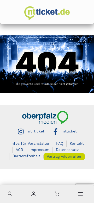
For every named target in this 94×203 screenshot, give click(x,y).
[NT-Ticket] (47, 13)
